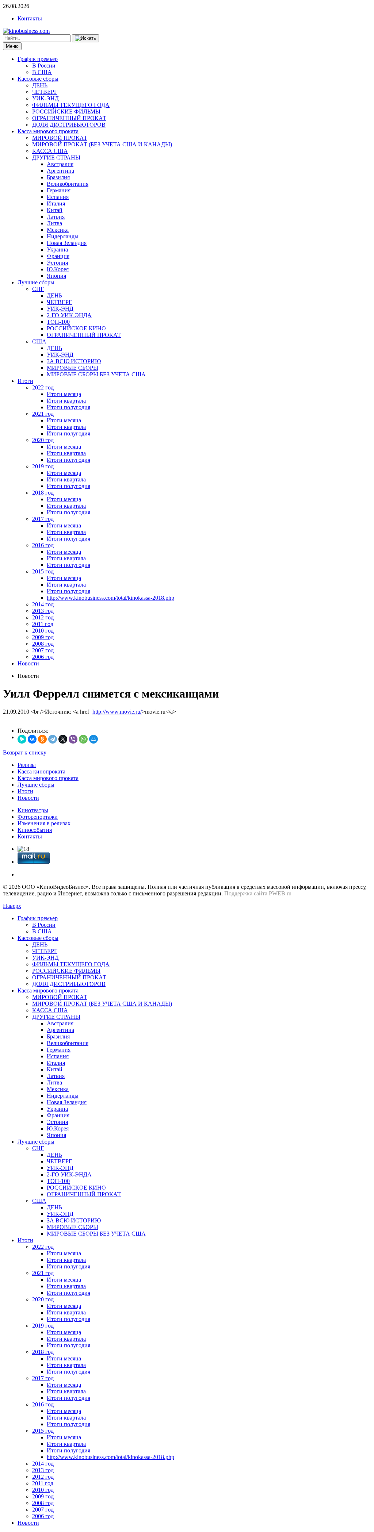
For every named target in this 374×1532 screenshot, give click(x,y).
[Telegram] (52, 739)
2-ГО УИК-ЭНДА (69, 315)
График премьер (38, 59)
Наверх (12, 906)
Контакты (30, 18)
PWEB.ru (280, 893)
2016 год (43, 545)
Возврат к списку (24, 752)
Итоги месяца (64, 394)
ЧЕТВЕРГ (44, 92)
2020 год (43, 440)
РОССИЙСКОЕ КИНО (76, 328)
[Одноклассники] (42, 739)
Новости (28, 663)
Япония (56, 276)
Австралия (60, 164)
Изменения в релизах (44, 823)
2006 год (43, 657)
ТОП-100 (58, 322)
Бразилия (58, 177)
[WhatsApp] (83, 739)
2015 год (43, 571)
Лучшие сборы (36, 282)
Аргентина (60, 171)
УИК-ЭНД (45, 98)
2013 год (43, 611)
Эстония (57, 263)
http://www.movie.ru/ (117, 712)
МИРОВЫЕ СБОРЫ (72, 368)
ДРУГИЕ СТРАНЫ (56, 157)
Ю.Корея (58, 269)
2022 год (43, 387)
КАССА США (50, 151)
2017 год (43, 519)
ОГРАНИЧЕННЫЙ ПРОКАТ (69, 118)
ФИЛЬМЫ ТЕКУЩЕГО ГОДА (71, 105)
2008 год (43, 644)
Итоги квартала (66, 401)
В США (42, 72)
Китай (54, 210)
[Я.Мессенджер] (22, 739)
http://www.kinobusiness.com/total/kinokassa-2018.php (110, 598)
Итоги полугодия (68, 407)
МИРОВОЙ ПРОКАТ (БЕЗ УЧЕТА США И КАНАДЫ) (102, 144)
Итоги (25, 381)
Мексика (58, 230)
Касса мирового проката (48, 131)
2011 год (42, 624)
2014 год (43, 604)
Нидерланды (63, 236)
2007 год (43, 650)
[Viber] (73, 739)
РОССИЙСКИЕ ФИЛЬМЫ (66, 111)
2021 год (43, 414)
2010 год (43, 630)
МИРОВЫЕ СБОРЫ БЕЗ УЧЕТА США (96, 374)
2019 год (43, 466)
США (39, 341)
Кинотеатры (33, 810)
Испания (58, 197)
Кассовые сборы (38, 79)
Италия (56, 203)
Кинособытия (35, 830)
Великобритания (67, 184)
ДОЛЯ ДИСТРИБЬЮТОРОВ (69, 125)
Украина (57, 249)
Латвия (56, 217)
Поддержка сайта (245, 893)
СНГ (38, 289)
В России (44, 65)
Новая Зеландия (67, 243)
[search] (85, 38)
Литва (54, 223)
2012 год (43, 617)
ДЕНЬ (39, 85)
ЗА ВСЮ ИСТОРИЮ (74, 361)
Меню (12, 46)
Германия (58, 190)
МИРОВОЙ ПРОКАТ (59, 138)
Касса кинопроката (41, 771)
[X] (62, 739)
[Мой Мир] (93, 739)
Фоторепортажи (38, 817)
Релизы (27, 765)
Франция (58, 256)
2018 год (43, 492)
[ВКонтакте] (32, 739)
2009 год (43, 637)
